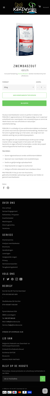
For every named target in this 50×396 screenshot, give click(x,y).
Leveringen (6, 254)
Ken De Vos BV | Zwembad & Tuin (17, 388)
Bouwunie (6, 356)
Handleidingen (7, 250)
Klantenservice (7, 240)
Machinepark (7, 222)
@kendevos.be (13, 322)
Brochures (6, 247)
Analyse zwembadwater (11, 243)
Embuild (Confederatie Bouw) (13, 349)
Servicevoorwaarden (9, 264)
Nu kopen (24, 103)
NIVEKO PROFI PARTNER (11, 359)
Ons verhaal (6, 208)
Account (46, 7)
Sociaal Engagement (9, 211)
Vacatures (6, 228)
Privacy (5, 260)
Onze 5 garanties (8, 225)
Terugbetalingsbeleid (10, 267)
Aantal (38, 82)
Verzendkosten (23, 74)
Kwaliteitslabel (7, 218)
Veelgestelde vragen (9, 257)
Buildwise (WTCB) (8, 353)
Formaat (5, 82)
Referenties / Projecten (10, 215)
